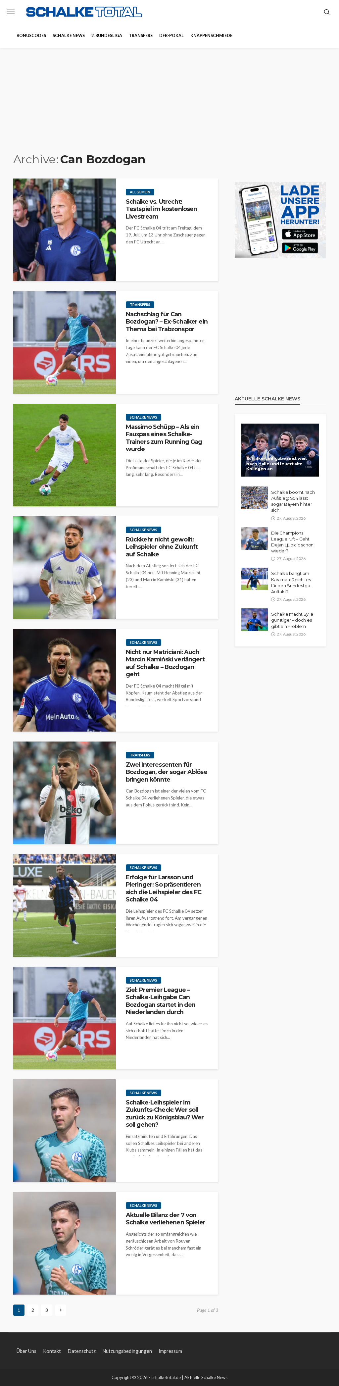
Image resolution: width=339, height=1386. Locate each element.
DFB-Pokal (171, 35)
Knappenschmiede (211, 35)
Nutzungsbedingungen (127, 1351)
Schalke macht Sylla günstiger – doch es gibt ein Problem (292, 620)
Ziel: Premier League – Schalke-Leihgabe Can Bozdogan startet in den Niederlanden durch (161, 1000)
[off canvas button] (11, 12)
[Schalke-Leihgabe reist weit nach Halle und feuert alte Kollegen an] (280, 450)
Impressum (170, 1351)
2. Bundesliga (106, 35)
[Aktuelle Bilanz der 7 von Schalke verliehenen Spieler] (64, 1243)
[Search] (326, 12)
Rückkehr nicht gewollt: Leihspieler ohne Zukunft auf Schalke (162, 547)
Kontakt (52, 1351)
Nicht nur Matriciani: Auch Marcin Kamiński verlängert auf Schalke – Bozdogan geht (165, 663)
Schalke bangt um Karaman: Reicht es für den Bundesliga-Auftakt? (291, 582)
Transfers (141, 35)
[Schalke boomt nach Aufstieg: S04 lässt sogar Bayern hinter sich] (254, 498)
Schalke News (69, 35)
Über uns (26, 1351)
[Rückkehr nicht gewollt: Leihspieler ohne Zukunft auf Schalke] (64, 567)
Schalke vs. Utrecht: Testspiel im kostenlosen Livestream (161, 209)
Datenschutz (82, 1351)
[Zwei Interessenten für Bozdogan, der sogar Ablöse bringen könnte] (64, 793)
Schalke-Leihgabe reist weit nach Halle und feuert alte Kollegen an (276, 463)
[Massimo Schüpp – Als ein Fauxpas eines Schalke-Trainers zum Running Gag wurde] (64, 455)
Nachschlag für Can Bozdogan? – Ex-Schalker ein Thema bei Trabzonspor (167, 322)
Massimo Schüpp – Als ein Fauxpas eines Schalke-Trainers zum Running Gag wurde (164, 437)
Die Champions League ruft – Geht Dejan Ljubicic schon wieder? (292, 542)
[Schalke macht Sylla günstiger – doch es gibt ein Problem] (254, 619)
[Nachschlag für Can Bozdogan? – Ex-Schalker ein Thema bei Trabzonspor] (64, 342)
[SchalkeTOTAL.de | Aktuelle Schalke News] (84, 12)
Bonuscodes (31, 35)
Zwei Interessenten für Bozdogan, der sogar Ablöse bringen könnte (166, 772)
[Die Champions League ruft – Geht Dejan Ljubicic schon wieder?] (254, 538)
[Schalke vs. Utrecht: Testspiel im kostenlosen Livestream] (64, 230)
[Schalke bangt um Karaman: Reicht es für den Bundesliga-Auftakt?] (254, 579)
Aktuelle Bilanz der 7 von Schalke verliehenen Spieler (165, 1218)
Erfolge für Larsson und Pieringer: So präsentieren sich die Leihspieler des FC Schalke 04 (163, 888)
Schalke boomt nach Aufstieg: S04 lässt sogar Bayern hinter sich (293, 501)
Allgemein (140, 192)
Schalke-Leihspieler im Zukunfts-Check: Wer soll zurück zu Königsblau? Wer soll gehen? (165, 1113)
